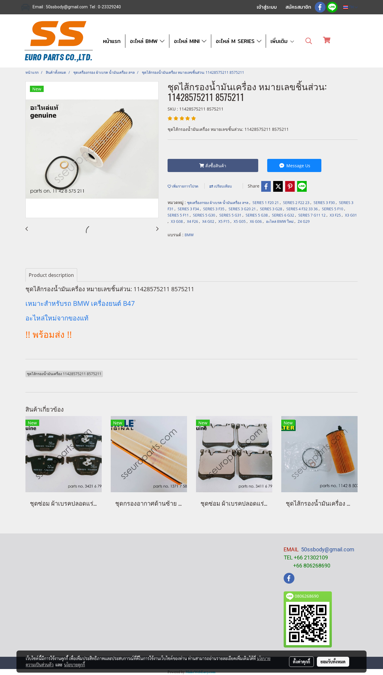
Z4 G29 (304, 221)
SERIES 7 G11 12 (312, 215)
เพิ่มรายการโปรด (184, 186)
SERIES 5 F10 (333, 208)
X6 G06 (256, 221)
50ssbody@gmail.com (327, 549)
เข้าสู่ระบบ (267, 7)
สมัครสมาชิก (298, 7)
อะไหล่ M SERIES (236, 41)
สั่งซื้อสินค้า (215, 165)
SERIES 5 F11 (179, 215)
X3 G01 (351, 215)
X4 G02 (208, 221)
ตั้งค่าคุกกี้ (301, 661)
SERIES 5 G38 (257, 215)
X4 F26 (193, 221)
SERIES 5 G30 (204, 215)
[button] (308, 41)
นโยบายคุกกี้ (74, 664)
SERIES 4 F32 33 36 (302, 208)
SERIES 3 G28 (271, 208)
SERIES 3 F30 (325, 202)
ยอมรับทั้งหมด (333, 661)
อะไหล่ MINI (188, 41)
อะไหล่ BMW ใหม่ (280, 221)
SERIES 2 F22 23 (296, 202)
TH (351, 7)
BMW (189, 234)
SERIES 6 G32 (283, 215)
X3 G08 (177, 221)
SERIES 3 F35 (214, 208)
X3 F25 (336, 215)
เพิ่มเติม (280, 41)
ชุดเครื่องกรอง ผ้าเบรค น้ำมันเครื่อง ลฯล (218, 202)
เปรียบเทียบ (222, 186)
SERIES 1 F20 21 (266, 202)
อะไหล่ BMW (145, 41)
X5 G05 (240, 221)
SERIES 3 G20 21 (243, 208)
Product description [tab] (51, 275)
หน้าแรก (112, 41)
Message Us (297, 165)
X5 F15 (224, 221)
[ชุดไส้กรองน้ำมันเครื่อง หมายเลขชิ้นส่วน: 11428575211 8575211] (92, 150)
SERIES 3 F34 (189, 208)
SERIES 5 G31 (230, 215)
